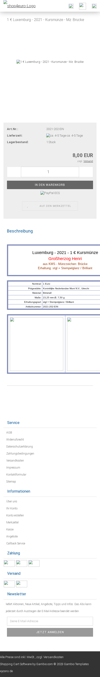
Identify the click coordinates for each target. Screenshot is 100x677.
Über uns (11, 501)
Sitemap (11, 481)
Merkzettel (12, 522)
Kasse (9, 529)
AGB (9, 432)
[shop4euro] (18, 6)
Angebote (12, 536)
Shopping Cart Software (16, 664)
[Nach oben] (87, 670)
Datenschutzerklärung (19, 446)
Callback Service (15, 543)
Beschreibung (20, 231)
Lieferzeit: (15, 135)
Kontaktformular (16, 474)
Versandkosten (15, 460)
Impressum (13, 467)
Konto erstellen (15, 515)
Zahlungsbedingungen (20, 453)
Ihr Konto (11, 508)
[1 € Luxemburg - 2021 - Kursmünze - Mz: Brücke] (50, 61)
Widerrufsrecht (15, 439)
